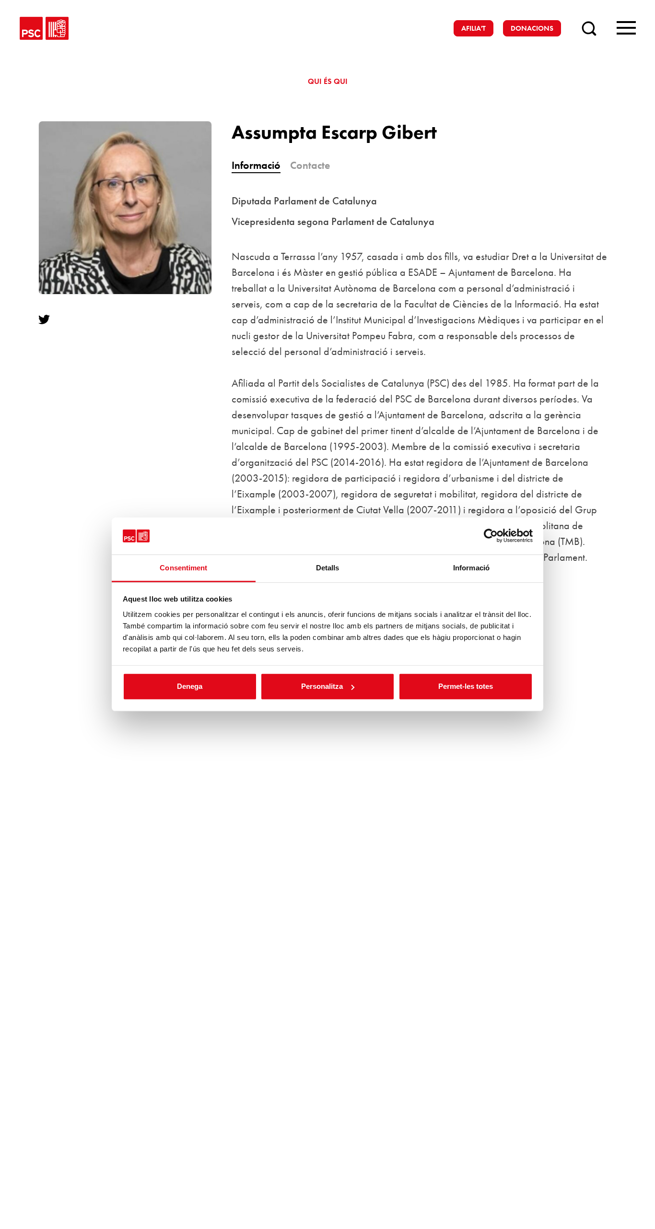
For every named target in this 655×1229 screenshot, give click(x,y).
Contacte (310, 165)
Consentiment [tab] (183, 568)
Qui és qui (328, 81)
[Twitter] (48, 319)
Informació (256, 165)
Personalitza (322, 686)
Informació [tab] (471, 568)
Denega (189, 686)
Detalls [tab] (327, 568)
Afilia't (473, 28)
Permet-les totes (465, 686)
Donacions (532, 28)
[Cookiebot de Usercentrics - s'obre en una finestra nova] (491, 536)
